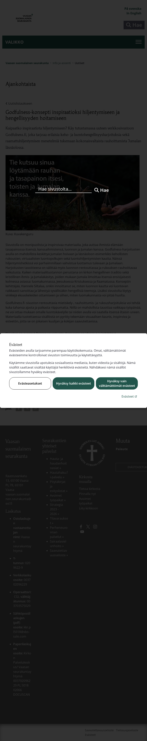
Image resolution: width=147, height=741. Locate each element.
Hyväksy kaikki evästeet (73, 383)
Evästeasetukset (30, 383)
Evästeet (130, 396)
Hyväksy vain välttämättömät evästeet (117, 383)
